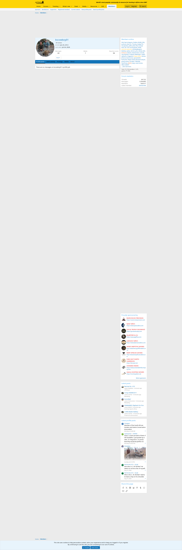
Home (38, 6)
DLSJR (136, 464)
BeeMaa (123, 51)
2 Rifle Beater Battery (131, 412)
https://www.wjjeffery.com (134, 337)
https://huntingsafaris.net (134, 374)
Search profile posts (98, 9)
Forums (45, 6)
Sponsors (37, 9)
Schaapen (127, 423)
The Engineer (125, 54)
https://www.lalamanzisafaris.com (136, 343)
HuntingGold (133, 47)
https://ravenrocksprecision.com (136, 320)
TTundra (134, 44)
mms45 (142, 53)
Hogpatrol (130, 56)
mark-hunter (139, 63)
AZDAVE (135, 434)
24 (58, 53)
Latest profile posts (128, 420)
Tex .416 (127, 47)
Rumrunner (130, 58)
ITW (137, 46)
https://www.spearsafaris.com (135, 325)
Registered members (64, 9)
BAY (144, 51)
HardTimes (124, 63)
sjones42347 (137, 58)
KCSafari (132, 61)
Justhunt (123, 44)
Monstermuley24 (140, 59)
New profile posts (86, 9)
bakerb (129, 53)
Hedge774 (140, 44)
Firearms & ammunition (131, 415)
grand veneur (125, 61)
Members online (127, 39)
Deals (76, 6)
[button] (50, 6)
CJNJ (143, 42)
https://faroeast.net (132, 363)
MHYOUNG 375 (128, 464)
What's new (66, 6)
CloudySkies (124, 46)
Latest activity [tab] (50, 62)
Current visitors (75, 9)
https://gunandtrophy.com (134, 331)
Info (102, 6)
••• (145, 431)
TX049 (139, 47)
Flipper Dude (131, 59)
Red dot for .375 (129, 386)
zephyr (128, 51)
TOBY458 (137, 61)
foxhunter (124, 59)
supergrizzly (127, 434)
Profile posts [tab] (40, 62)
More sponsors (141, 378)
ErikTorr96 (142, 85)
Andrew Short (135, 53)
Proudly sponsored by (129, 315)
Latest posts (125, 383)
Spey (133, 63)
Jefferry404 (132, 46)
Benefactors (45, 9)
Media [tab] (66, 62)
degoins (130, 42)
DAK (122, 42)
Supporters (53, 9)
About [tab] (72, 62)
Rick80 (139, 42)
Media (84, 6)
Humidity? (127, 399)
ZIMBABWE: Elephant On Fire (134, 405)
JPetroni (123, 58)
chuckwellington (137, 49)
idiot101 (129, 44)
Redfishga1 (138, 54)
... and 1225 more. (126, 66)
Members (111, 6)
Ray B (125, 42)
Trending (55, 6)
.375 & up (127, 390)
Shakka (135, 42)
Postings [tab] (60, 62)
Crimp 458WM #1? (130, 393)
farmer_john (134, 51)
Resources (94, 6)
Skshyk (140, 51)
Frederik (131, 54)
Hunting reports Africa (130, 409)
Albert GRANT (125, 65)
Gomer (144, 56)
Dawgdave (127, 446)
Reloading (127, 396)
